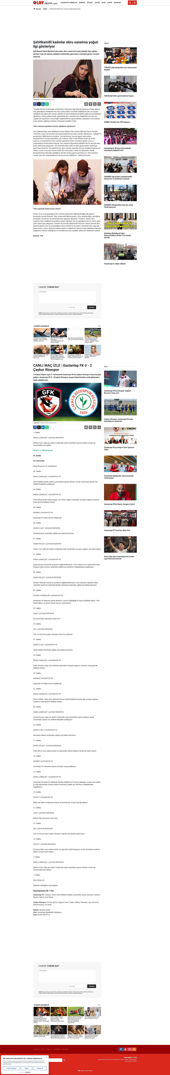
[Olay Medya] (45, 2)
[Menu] (134, 2)
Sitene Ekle (65, 1049)
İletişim (48, 1049)
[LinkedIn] (43, 104)
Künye (42, 1049)
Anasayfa (38, 9)
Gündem (82, 2)
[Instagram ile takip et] (130, 1049)
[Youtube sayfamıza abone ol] (125, 1049)
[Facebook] (35, 104)
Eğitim (45, 9)
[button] (90, 104)
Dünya (109, 2)
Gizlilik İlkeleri (56, 1049)
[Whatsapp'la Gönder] (47, 104)
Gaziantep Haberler (69, 2)
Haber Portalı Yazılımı (86, 1070)
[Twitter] (39, 104)
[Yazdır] (86, 104)
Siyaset (90, 2)
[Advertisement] (85, 24)
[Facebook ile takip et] (121, 1049)
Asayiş (97, 2)
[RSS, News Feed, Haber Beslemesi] (134, 1049)
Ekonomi (117, 2)
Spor (104, 2)
